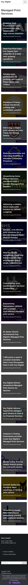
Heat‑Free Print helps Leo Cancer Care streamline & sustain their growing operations (12, 54)
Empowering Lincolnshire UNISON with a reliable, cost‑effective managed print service (13, 309)
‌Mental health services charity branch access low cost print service (13, 464)
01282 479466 (8, 541)
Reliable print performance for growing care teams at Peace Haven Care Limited (13, 79)
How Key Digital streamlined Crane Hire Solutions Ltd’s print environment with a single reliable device (13, 258)
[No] (26, 579)
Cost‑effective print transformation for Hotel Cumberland (13, 286)
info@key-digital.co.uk (10, 543)
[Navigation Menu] (25, 2)
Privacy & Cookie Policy (10, 554)
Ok (10, 582)
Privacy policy (16, 582)
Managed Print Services (15, 36)
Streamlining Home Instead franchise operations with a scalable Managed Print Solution (13, 181)
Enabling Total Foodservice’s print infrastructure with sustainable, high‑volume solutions (13, 28)
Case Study (6, 36)
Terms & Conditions (8, 551)
